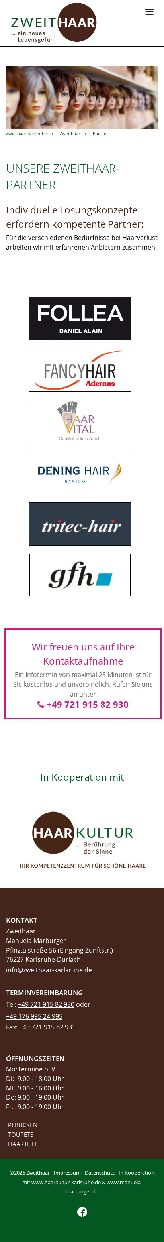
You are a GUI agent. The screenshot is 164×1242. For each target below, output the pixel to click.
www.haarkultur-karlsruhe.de (66, 1182)
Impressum (67, 1172)
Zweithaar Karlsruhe (26, 133)
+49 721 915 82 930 (86, 704)
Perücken (22, 1125)
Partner (100, 133)
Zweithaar (70, 133)
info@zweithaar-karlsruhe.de (49, 970)
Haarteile (23, 1144)
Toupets (20, 1134)
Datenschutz (100, 1172)
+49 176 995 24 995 (34, 1016)
